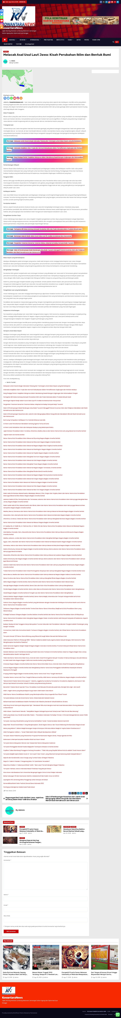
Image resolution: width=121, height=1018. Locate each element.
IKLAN (109, 1011)
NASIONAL (12, 40)
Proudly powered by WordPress (10, 1013)
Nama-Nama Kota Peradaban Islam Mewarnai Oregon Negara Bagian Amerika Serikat (31, 479)
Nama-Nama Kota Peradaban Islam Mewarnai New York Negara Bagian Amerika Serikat (31, 490)
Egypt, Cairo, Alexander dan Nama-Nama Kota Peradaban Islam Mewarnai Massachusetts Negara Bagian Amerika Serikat (42, 542)
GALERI (70, 40)
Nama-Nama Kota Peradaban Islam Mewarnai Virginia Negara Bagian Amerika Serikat (31, 453)
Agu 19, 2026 (38, 977)
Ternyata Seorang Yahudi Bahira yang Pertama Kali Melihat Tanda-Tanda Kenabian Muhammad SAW (36, 721)
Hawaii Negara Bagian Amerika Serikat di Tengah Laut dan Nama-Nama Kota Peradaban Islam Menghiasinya (38, 593)
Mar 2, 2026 (23, 844)
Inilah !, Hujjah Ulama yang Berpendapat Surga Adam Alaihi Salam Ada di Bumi (28, 691)
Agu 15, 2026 (97, 977)
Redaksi (110, 1014)
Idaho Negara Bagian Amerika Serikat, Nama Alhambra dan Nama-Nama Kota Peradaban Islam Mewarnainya (38, 582)
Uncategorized (29, 44)
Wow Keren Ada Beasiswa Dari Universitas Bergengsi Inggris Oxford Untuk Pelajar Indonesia (32, 772)
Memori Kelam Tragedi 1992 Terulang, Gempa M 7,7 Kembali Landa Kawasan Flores (45, 974)
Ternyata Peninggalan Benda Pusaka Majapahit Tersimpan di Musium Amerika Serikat (30, 747)
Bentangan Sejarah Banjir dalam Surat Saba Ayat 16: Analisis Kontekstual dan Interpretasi (42, 236)
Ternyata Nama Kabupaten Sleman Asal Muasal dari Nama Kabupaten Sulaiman (29, 743)
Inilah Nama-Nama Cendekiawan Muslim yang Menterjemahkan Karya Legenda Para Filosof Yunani (35, 694)
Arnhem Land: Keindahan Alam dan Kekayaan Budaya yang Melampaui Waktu (28, 427)
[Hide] (0, 30)
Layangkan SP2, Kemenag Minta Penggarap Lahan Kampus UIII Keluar (25, 780)
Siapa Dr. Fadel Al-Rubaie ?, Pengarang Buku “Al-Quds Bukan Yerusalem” (26, 761)
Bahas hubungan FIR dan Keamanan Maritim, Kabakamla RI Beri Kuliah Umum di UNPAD (31, 776)
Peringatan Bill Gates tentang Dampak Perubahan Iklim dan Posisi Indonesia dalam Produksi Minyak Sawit (48, 229)
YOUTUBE (18, 44)
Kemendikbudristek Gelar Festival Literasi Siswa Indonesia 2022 (23, 783)
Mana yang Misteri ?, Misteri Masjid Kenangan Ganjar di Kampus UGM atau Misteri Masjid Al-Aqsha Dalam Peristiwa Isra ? (42, 728)
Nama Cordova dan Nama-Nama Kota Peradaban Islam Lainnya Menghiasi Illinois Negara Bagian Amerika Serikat (39, 578)
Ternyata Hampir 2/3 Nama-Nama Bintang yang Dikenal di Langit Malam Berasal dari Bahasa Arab (35, 636)
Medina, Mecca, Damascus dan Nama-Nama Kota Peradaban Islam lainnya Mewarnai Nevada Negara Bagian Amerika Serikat (43, 511)
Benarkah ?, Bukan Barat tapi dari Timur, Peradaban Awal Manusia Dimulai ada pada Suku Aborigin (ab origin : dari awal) (41, 687)
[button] (113, 42)
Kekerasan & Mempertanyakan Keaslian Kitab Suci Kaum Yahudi (24, 739)
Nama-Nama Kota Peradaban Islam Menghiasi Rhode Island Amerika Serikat (28, 471)
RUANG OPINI (96, 40)
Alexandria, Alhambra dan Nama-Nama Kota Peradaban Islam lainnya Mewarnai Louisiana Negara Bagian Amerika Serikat (42, 555)
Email (6, 905)
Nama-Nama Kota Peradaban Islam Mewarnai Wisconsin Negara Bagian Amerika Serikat (31, 442)
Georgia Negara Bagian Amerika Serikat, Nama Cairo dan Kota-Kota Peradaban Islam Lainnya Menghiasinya (38, 585)
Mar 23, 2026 (67, 833)
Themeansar (33, 1013)
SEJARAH (6, 51)
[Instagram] (17, 98)
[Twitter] (8, 98)
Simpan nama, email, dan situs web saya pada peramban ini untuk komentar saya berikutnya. (35, 926)
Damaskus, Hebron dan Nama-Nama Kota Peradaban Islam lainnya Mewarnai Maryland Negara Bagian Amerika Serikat (41, 545)
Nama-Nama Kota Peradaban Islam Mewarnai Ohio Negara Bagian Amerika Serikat (30, 486)
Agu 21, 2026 (9, 977)
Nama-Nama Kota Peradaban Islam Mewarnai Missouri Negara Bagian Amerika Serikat (31, 522)
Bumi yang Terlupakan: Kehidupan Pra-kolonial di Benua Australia (24, 420)
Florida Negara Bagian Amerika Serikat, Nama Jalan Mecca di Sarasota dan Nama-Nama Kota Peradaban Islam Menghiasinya (43, 589)
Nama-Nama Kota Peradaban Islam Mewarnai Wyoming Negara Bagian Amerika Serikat (31, 438)
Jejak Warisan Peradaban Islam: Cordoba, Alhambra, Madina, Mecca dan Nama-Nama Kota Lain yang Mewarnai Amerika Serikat (44, 431)
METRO (79, 40)
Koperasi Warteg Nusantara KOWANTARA (96, 1014)
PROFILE (86, 40)
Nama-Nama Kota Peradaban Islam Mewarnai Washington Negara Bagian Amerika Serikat (32, 449)
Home (84, 1011)
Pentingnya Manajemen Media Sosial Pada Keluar (19, 787)
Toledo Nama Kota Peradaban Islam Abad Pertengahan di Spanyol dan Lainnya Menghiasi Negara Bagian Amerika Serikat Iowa (44, 571)
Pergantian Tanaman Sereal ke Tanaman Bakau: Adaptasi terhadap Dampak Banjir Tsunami (43, 243)
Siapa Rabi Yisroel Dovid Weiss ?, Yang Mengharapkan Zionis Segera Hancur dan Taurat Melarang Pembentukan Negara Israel (44, 725)
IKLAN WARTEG (8, 44)
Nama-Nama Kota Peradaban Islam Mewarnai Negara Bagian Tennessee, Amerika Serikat (32, 468)
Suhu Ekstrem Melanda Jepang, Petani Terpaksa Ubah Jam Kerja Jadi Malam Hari (15, 974)
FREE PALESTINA (48, 40)
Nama (6, 895)
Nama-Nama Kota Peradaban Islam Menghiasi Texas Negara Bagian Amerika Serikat (30, 464)
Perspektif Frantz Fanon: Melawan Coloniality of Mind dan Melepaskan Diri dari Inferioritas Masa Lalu (74, 974)
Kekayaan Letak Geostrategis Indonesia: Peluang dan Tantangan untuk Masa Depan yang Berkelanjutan (47, 141)
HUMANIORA (37, 947)
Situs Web (7, 916)
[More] (21, 98)
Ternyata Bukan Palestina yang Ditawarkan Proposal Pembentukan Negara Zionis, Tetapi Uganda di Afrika (37, 736)
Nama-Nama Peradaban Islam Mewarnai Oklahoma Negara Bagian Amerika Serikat (30, 482)
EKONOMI (23, 40)
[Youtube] (14, 98)
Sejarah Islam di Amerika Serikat (14, 435)
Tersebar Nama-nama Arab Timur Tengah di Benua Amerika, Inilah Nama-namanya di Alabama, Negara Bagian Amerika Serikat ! (45, 677)
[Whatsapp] (11, 98)
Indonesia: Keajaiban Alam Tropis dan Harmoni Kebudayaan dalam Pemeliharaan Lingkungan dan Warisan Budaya (40, 390)
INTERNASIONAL (34, 40)
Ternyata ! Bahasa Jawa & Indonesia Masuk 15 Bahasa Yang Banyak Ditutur (27, 769)
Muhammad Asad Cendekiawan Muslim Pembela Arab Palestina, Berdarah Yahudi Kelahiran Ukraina (35, 702)
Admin (13, 61)
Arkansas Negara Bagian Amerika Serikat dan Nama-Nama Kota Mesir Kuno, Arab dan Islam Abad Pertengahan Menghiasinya (43, 664)
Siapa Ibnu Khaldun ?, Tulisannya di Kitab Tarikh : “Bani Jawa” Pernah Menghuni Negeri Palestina (33, 765)
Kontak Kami (115, 1011)
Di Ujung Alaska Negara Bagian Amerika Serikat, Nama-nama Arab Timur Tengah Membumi (32, 674)
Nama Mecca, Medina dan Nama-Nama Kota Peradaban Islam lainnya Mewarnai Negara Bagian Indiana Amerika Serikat (42, 574)
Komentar (7, 860)
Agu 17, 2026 (23, 833)
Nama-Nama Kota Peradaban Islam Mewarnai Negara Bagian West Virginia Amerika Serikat (32, 446)
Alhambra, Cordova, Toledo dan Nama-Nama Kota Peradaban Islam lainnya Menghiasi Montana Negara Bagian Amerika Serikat (44, 519)
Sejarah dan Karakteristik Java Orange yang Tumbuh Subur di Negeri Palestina (28, 758)
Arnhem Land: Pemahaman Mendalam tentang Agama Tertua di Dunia (26, 424)
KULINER (95, 947)
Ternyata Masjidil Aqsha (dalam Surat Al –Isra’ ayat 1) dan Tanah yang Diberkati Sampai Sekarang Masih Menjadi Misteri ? (42, 754)
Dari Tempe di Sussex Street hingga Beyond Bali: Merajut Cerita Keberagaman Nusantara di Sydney (104, 974)
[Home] (4, 40)
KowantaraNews (12, 28)
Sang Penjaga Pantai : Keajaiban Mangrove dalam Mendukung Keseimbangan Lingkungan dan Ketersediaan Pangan (40, 393)
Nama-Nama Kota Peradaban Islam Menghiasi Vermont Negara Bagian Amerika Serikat (31, 457)
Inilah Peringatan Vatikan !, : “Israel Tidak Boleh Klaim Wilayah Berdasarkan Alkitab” (29, 732)
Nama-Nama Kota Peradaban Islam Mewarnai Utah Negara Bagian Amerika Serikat (30, 460)
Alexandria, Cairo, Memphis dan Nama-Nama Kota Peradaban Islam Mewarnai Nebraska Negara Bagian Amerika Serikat (42, 515)
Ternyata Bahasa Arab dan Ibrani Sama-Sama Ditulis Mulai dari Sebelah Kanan (28, 698)
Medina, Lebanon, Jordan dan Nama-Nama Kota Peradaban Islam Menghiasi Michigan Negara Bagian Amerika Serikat (41, 538)
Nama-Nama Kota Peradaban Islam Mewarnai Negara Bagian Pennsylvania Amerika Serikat (32, 475)
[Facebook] (5, 98)
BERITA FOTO (60, 40)
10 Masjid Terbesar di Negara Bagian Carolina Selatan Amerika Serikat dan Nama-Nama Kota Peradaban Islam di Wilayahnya (43, 615)
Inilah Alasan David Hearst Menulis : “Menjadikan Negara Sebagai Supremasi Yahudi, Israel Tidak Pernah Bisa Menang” (40, 711)
